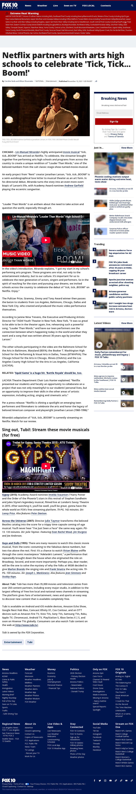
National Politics (77, 688)
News (5, 669)
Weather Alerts (31, 689)
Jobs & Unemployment (54, 680)
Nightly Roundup (9, 698)
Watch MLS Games (123, 766)
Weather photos (77, 757)
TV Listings (29, 750)
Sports (5, 707)
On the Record (121, 704)
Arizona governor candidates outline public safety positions (120, 294)
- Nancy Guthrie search (99, 702)
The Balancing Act (123, 682)
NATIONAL (40, 81)
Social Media (100, 723)
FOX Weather (30, 702)
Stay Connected (76, 725)
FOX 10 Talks (121, 689)
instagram (105, 780)
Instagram (97, 734)
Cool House (98, 685)
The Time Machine (123, 707)
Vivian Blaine (70, 550)
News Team (30, 746)
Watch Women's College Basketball (123, 758)
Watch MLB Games (123, 739)
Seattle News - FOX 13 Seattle (10, 739)
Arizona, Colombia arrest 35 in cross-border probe (121, 189)
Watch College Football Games (122, 735)
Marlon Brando (16, 569)
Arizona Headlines (10, 673)
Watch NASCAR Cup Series (124, 743)
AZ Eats (118, 679)
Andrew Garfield (73, 185)
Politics (74, 669)
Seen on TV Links (9, 704)
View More (127, 147)
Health (5, 685)
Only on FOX (100, 669)
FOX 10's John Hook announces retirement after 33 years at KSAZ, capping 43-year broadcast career (120, 268)
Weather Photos (32, 695)
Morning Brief (8, 694)
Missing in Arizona (100, 698)
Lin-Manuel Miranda (27, 152)
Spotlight (96, 709)
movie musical (71, 152)
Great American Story (122, 696)
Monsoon (29, 676)
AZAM (4, 676)
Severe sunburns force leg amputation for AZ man (120, 253)
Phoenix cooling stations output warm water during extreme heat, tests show (113, 179)
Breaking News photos (76, 749)
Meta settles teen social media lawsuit (104, 390)
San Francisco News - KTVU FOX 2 (11, 734)
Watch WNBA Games (124, 762)
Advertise (29, 727)
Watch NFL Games (123, 731)
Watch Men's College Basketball (124, 752)
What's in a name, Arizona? (123, 714)
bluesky (121, 780)
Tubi (29, 642)
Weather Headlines (33, 679)
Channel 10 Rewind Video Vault (101, 680)
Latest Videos (102, 323)
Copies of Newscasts (34, 737)
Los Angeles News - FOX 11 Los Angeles (10, 728)
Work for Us (30, 756)
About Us (30, 723)
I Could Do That (122, 701)
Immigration (7, 688)
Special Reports (99, 706)
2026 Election (76, 673)
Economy (51, 676)
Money (51, 669)
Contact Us (29, 734)
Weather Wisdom (32, 698)
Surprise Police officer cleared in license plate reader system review (119, 230)
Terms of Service (116, 136)
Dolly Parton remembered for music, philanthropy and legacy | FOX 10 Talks (112, 355)
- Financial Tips (53, 688)
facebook (94, 780)
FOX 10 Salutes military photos (76, 743)
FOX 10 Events (76, 734)
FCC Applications (32, 740)
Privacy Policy (117, 134)
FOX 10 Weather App (56, 748)
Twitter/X (97, 740)
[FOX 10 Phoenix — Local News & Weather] (11, 5)
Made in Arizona (100, 694)
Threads (96, 743)
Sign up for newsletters (75, 738)
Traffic (5, 710)
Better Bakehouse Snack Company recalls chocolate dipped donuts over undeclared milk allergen (120, 218)
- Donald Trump (77, 691)
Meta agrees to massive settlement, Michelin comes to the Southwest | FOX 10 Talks (105, 379)
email (126, 780)
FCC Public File (31, 743)
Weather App (30, 692)
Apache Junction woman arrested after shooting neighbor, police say (121, 282)
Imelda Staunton (58, 494)
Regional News (11, 723)
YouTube (97, 727)
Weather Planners (32, 686)
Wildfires (28, 682)
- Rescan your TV (32, 753)
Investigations (99, 691)
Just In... (98, 147)
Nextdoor (97, 750)
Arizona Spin (98, 673)
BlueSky (96, 746)
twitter (100, 780)
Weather (30, 669)
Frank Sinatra (57, 569)
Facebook (97, 737)
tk (116, 780)
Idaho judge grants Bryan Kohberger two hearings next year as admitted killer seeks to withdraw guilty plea (121, 204)
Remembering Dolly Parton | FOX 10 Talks (106, 402)
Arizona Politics (76, 682)
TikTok (96, 731)
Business (51, 673)
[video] (114, 339)
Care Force (97, 676)
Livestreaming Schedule (53, 740)
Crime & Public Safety (8, 680)
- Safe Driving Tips (10, 713)
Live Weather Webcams (53, 735)
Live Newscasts (54, 731)
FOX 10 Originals (120, 671)
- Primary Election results (77, 677)
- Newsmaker (76, 685)
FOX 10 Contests (77, 731)
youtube (110, 780)
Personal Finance (54, 685)
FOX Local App (53, 745)
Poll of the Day (8, 701)
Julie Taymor (52, 520)
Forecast (28, 673)
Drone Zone (98, 688)
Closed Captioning (32, 731)
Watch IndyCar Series (124, 748)
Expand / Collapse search (132, 5)
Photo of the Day (77, 754)
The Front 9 (120, 692)
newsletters (132, 780)
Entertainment (51, 81)
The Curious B (121, 686)
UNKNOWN (120, 710)
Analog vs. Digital (122, 676)
